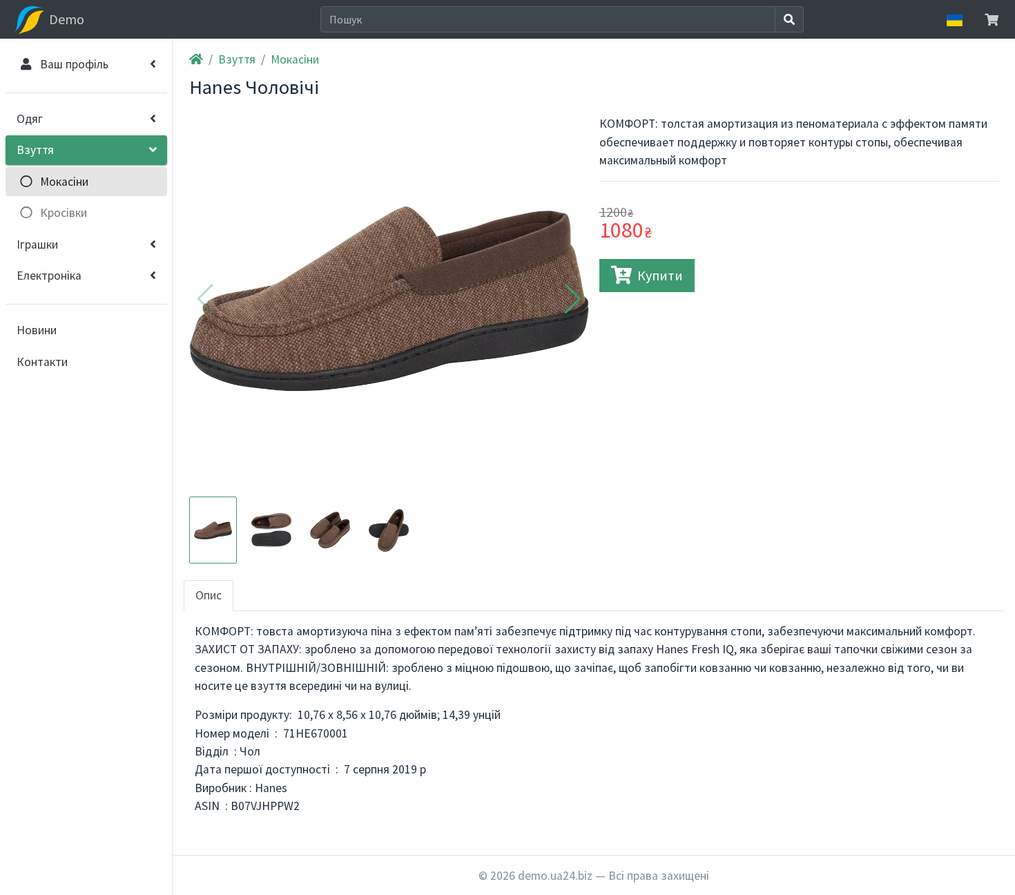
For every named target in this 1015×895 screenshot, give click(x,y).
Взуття (35, 149)
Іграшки (37, 244)
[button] (572, 299)
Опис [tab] (208, 595)
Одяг (30, 118)
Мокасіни (295, 59)
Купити (660, 275)
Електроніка (49, 275)
